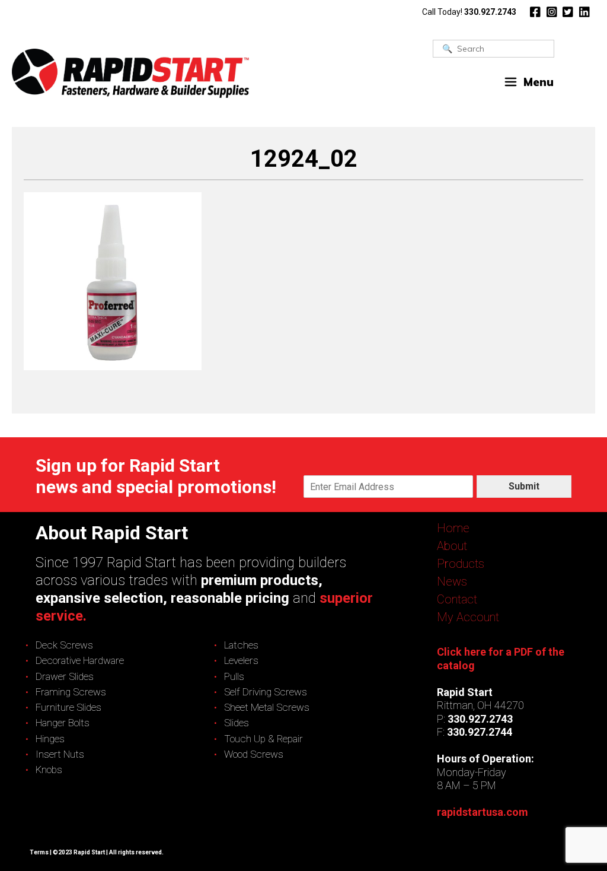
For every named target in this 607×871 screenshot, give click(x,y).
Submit (524, 486)
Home (453, 528)
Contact (457, 599)
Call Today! (469, 12)
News (452, 581)
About (452, 546)
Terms (39, 852)
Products (460, 564)
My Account (468, 617)
